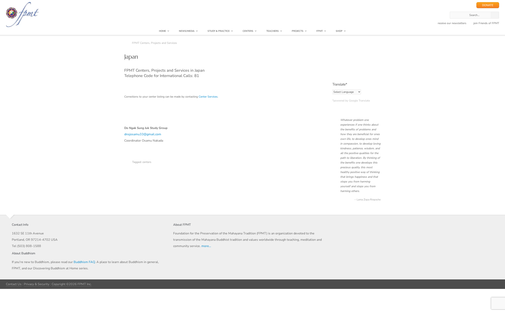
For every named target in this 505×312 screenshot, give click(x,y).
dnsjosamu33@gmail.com (142, 134)
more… (206, 246)
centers (146, 162)
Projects (297, 31)
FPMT (319, 31)
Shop (339, 31)
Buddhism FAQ (84, 262)
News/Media (187, 31)
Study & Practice (219, 31)
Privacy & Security (36, 284)
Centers (248, 31)
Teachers (272, 31)
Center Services (208, 97)
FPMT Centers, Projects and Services (154, 43)
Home (162, 31)
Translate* (339, 84)
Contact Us (14, 284)
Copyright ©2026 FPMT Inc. (72, 284)
